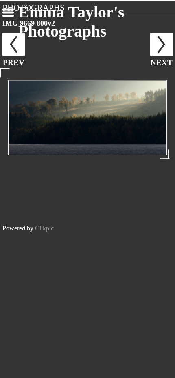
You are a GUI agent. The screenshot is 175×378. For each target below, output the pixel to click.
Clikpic (44, 228)
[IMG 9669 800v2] (87, 117)
